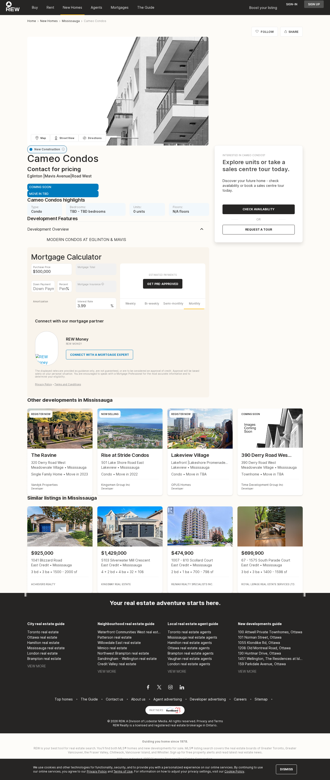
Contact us (114, 699)
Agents (96, 7)
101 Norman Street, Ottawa (259, 637)
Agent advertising (167, 699)
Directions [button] (95, 138)
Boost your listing (263, 8)
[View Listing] (60, 549)
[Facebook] (148, 688)
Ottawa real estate (42, 637)
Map (43, 138)
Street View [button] (66, 138)
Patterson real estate (115, 637)
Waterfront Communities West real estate (130, 632)
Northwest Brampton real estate (123, 653)
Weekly (130, 303)
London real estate (42, 653)
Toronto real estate (43, 632)
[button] (63, 149)
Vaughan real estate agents (190, 658)
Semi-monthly (173, 303)
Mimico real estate (112, 648)
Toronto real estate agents (189, 632)
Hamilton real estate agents (190, 643)
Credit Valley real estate (117, 664)
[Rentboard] (173, 710)
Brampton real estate (44, 658)
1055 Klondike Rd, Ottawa (259, 643)
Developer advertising (208, 699)
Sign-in (291, 4)
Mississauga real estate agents (192, 637)
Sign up (314, 4)
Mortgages (120, 7)
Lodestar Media (155, 721)
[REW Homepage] (13, 7)
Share (293, 32)
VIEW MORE (36, 666)
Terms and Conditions (67, 384)
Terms (218, 721)
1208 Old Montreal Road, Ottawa (264, 648)
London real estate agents (189, 664)
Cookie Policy (234, 771)
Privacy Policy (43, 384)
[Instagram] (170, 688)
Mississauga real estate (46, 648)
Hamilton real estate (43, 643)
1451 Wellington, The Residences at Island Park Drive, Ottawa (270, 658)
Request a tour (258, 229)
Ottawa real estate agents (189, 648)
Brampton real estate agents (191, 653)
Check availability (258, 209)
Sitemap (261, 699)
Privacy (202, 721)
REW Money (77, 339)
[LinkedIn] (181, 688)
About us (138, 699)
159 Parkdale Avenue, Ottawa (262, 664)
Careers (240, 699)
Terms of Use (123, 771)
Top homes (64, 699)
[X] (159, 688)
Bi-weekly (152, 303)
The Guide (145, 7)
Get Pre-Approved (162, 284)
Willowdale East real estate (119, 643)
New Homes (72, 7)
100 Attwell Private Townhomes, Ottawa (270, 632)
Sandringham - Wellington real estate (127, 658)
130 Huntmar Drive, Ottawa (259, 653)
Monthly (194, 303)
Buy (35, 7)
